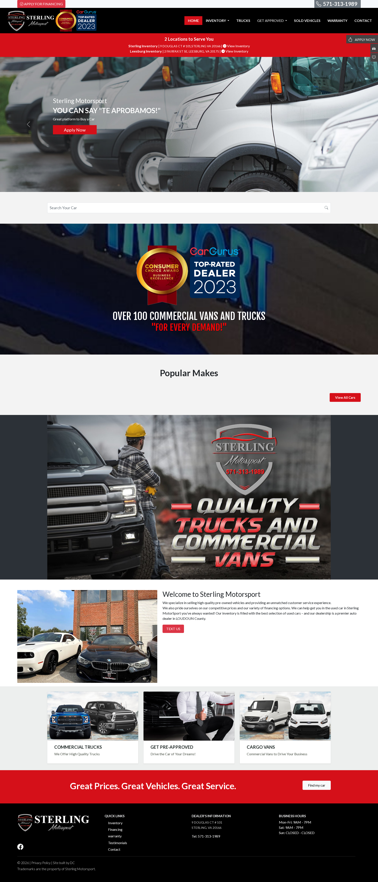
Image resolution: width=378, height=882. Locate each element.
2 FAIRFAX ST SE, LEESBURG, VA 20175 (192, 51)
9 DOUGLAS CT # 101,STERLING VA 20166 (190, 46)
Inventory (115, 823)
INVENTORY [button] (216, 20)
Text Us (173, 629)
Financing (115, 829)
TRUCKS (243, 20)
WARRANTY (337, 20)
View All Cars (345, 397)
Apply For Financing (43, 4)
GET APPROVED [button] (270, 20)
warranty (115, 836)
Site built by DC (64, 863)
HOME (193, 20)
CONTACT (363, 20)
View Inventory (238, 46)
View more (93, 716)
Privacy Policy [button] (41, 863)
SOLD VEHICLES (307, 20)
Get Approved (75, 129)
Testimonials (117, 843)
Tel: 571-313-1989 (206, 836)
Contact (114, 849)
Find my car (316, 785)
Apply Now (189, 716)
